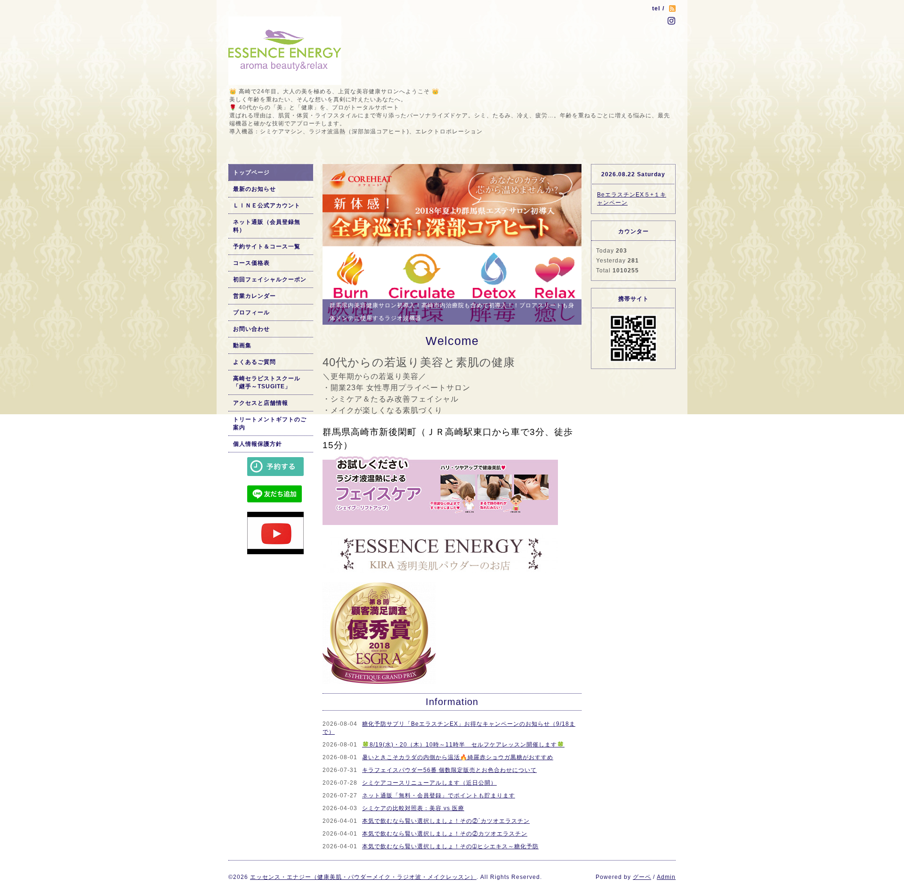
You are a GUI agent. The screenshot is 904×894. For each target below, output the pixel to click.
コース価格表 (251, 263)
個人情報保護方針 (257, 444)
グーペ (642, 877)
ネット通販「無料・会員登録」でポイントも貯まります (438, 795)
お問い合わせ (251, 329)
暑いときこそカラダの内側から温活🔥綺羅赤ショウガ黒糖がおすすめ (457, 757)
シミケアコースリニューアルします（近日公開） (429, 782)
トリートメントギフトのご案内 (270, 423)
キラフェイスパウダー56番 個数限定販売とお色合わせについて (449, 770)
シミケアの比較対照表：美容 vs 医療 (413, 808)
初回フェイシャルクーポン (270, 279)
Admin (666, 877)
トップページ (251, 172)
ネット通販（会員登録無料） (266, 226)
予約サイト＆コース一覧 (266, 246)
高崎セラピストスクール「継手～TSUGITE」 (266, 382)
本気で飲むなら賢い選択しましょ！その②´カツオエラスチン (446, 821)
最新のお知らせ (254, 189)
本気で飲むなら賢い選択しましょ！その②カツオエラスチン (444, 833)
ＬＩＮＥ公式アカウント (266, 205)
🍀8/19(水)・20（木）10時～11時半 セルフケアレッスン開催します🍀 (463, 744)
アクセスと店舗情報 (260, 403)
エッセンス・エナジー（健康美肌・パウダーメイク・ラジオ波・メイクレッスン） (363, 877)
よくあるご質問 (254, 362)
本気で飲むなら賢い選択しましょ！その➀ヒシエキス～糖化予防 (450, 846)
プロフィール (251, 312)
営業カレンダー (254, 296)
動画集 (242, 345)
